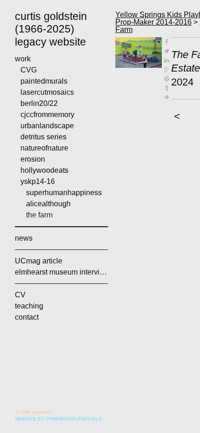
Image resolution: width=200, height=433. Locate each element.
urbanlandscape (47, 126)
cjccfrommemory (47, 114)
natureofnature (44, 148)
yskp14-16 (37, 181)
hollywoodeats (44, 170)
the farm (39, 215)
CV (20, 295)
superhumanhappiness (64, 193)
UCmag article (38, 261)
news (24, 238)
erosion (32, 159)
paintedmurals (43, 81)
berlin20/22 (39, 103)
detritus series (43, 137)
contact (27, 317)
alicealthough (48, 204)
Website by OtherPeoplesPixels (58, 418)
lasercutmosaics (47, 92)
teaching (29, 306)
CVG (28, 70)
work (23, 59)
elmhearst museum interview (61, 272)
